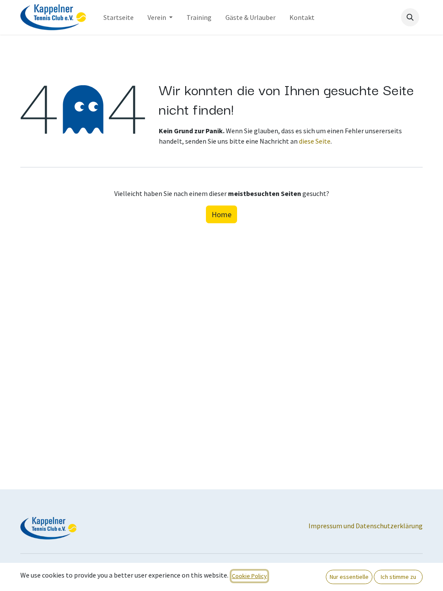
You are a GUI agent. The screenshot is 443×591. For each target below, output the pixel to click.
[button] (410, 17)
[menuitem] (118, 17)
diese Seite (315, 141)
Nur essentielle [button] (349, 577)
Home (221, 214)
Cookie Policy (249, 576)
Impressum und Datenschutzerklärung (365, 525)
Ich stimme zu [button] (398, 577)
